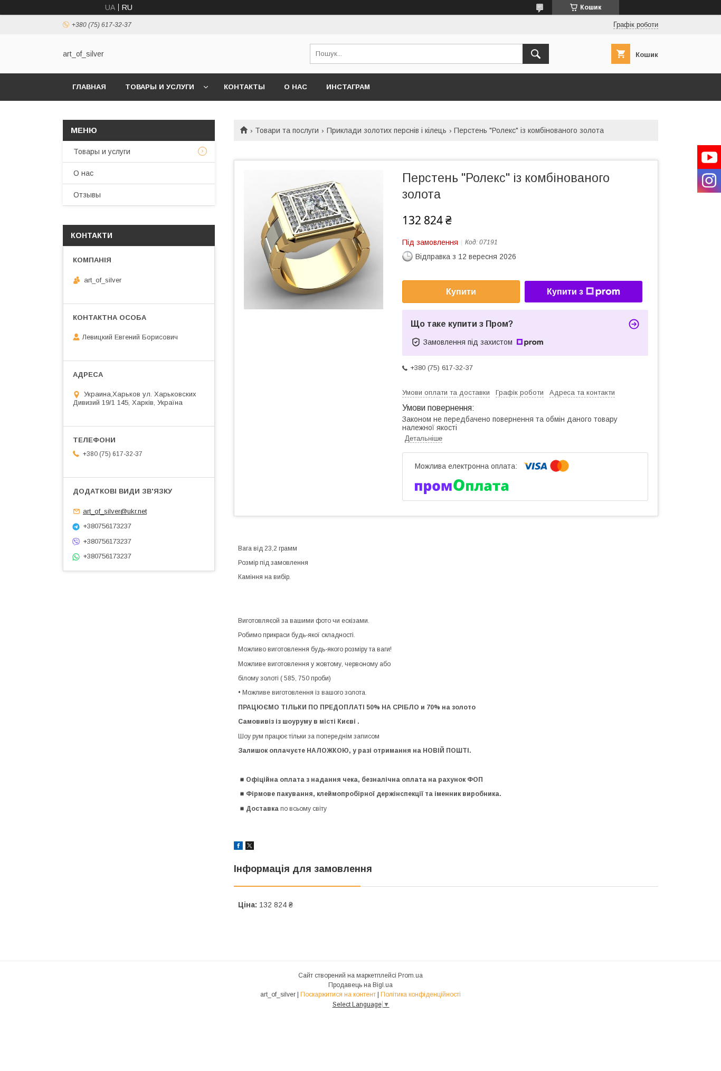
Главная (89, 87)
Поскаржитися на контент (338, 994)
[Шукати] (536, 54)
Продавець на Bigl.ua (360, 985)
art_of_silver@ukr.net (115, 511)
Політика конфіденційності (421, 994)
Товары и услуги (159, 87)
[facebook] (238, 847)
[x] (249, 847)
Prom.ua (410, 975)
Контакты (244, 87)
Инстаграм (348, 87)
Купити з (565, 291)
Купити (461, 291)
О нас (295, 87)
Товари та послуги (287, 130)
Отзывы (87, 195)
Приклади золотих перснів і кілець (387, 130)
